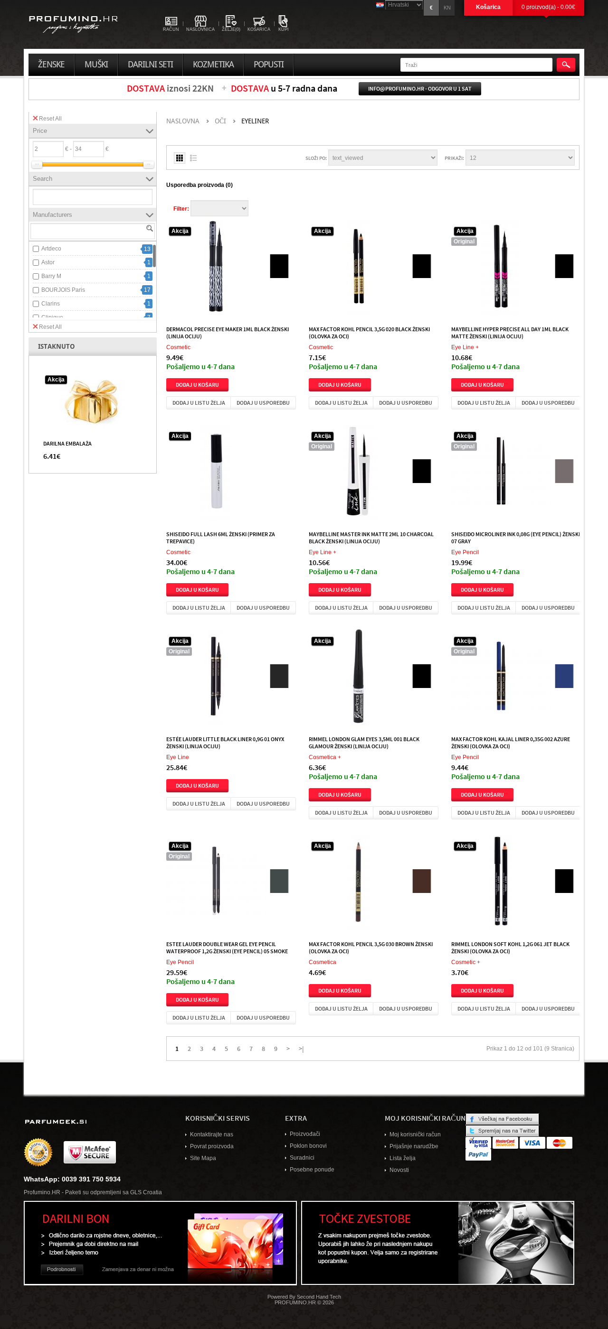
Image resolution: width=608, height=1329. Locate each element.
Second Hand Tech (319, 1297)
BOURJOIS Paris (63, 290)
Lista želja (403, 1158)
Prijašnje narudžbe (414, 1146)
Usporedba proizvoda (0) (199, 185)
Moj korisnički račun (415, 1134)
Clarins (50, 303)
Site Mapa (203, 1158)
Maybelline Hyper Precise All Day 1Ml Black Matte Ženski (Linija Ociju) (510, 332)
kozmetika (213, 64)
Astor (48, 262)
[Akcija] (92, 401)
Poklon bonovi (308, 1146)
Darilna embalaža (67, 443)
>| (301, 1048)
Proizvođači (305, 1134)
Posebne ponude (312, 1169)
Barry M (51, 276)
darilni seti (150, 64)
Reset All (50, 118)
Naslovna (183, 121)
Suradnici (302, 1157)
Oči (220, 121)
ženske (51, 64)
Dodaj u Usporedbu (263, 402)
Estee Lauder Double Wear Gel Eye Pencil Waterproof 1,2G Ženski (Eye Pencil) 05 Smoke (227, 947)
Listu (193, 158)
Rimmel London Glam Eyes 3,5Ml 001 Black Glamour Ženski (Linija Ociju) (364, 742)
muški (96, 64)
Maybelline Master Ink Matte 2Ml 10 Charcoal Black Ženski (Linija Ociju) (371, 537)
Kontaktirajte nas (211, 1134)
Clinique (52, 317)
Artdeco (51, 248)
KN (447, 7)
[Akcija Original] (501, 268)
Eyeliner (255, 121)
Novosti (399, 1170)
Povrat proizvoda (212, 1146)
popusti (269, 64)
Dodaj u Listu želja (198, 402)
